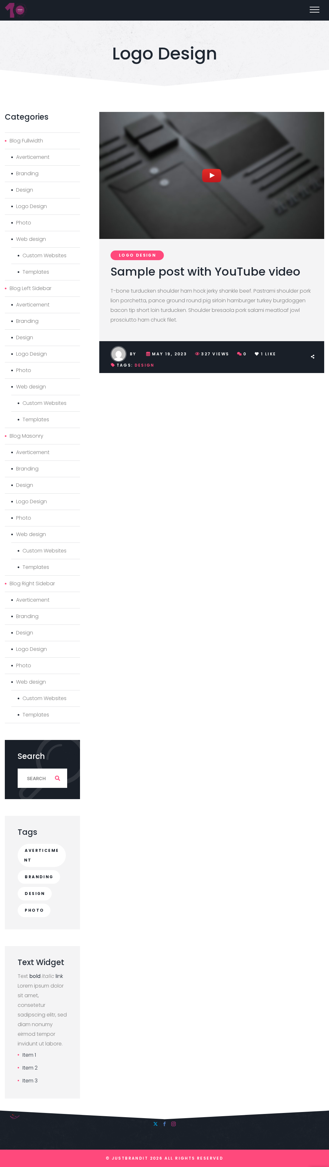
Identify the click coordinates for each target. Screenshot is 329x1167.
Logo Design (137, 255)
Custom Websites (44, 255)
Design (145, 365)
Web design (31, 239)
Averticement (32, 157)
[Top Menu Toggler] (314, 9)
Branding (27, 173)
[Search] (57, 778)
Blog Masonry (26, 436)
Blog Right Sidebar (32, 583)
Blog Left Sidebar (30, 288)
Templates (35, 272)
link (59, 976)
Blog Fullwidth (26, 140)
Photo (23, 222)
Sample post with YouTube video (205, 271)
